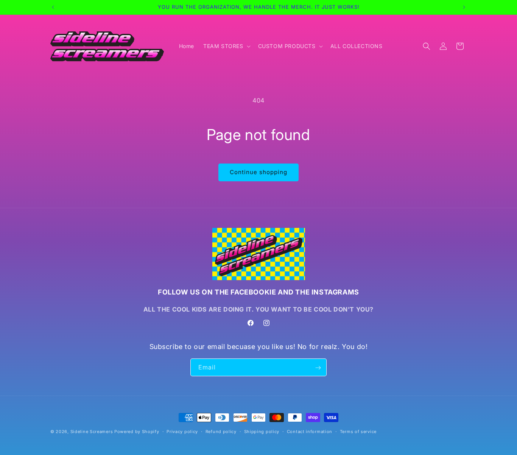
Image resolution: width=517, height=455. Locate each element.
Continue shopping (258, 172)
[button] (226, 46)
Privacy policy (182, 431)
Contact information (309, 431)
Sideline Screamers (91, 431)
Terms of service (358, 431)
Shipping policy (262, 431)
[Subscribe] (318, 368)
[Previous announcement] (53, 7)
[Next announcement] (464, 7)
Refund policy (221, 431)
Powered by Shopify (136, 431)
